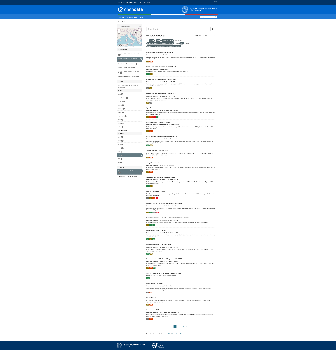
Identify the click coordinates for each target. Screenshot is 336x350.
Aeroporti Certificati (152, 163)
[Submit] (215, 17)
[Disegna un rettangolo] (140, 30)
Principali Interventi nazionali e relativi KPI (159, 122)
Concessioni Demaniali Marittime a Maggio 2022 (161, 93)
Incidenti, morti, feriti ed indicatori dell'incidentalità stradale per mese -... (168, 218)
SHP (148, 88)
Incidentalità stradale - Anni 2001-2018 (158, 244)
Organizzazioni (132, 17)
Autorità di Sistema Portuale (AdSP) (157, 151)
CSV (148, 61)
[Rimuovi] (153, 40)
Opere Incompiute (151, 108)
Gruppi (142, 17)
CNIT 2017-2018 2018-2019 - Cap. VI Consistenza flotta (163, 273)
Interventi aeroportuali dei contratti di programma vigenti (164, 203)
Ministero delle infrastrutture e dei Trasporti (134, 2)
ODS (154, 212)
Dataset (122, 17)
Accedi (215, 1)
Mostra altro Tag (122, 130)
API (169, 334)
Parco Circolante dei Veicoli (154, 283)
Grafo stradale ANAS (152, 310)
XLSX (148, 74)
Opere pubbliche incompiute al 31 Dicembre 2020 (161, 177)
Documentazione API (176, 334)
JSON (151, 61)
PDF (154, 117)
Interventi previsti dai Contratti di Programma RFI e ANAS (164, 259)
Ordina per (197, 35)
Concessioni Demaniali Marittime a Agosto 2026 (161, 79)
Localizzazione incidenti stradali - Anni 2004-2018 (161, 136)
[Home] (119, 22)
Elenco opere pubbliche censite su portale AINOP (161, 67)
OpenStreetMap (125, 46)
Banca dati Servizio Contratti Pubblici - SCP (159, 52)
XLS (157, 117)
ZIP (147, 198)
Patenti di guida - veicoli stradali (156, 191)
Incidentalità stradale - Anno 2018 (156, 230)
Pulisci (139, 26)
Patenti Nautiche (151, 298)
